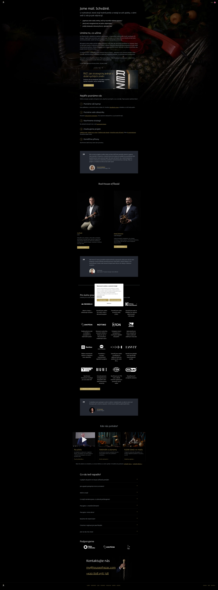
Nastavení (109, 303)
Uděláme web (83, 132)
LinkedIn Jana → (128, 463)
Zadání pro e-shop (93, 132)
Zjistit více (99, 296)
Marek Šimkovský (118, 233)
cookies (205, 585)
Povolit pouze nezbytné (115, 300)
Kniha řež (88, 85)
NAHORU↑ (213, 585)
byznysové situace (101, 124)
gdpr (209, 585)
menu (212, 2)
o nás (98, 585)
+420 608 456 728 (97, 573)
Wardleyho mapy (114, 107)
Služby (88, 585)
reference (103, 585)
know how (108, 585)
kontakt (118, 585)
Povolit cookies (103, 300)
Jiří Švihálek (100, 409)
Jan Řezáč (79, 233)
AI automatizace (131, 132)
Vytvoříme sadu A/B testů (117, 132)
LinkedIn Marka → (137, 463)
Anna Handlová (101, 167)
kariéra (114, 585)
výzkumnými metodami (91, 115)
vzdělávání (93, 585)
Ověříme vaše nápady (103, 132)
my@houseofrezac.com (101, 567)
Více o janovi (83, 247)
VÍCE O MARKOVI (120, 246)
